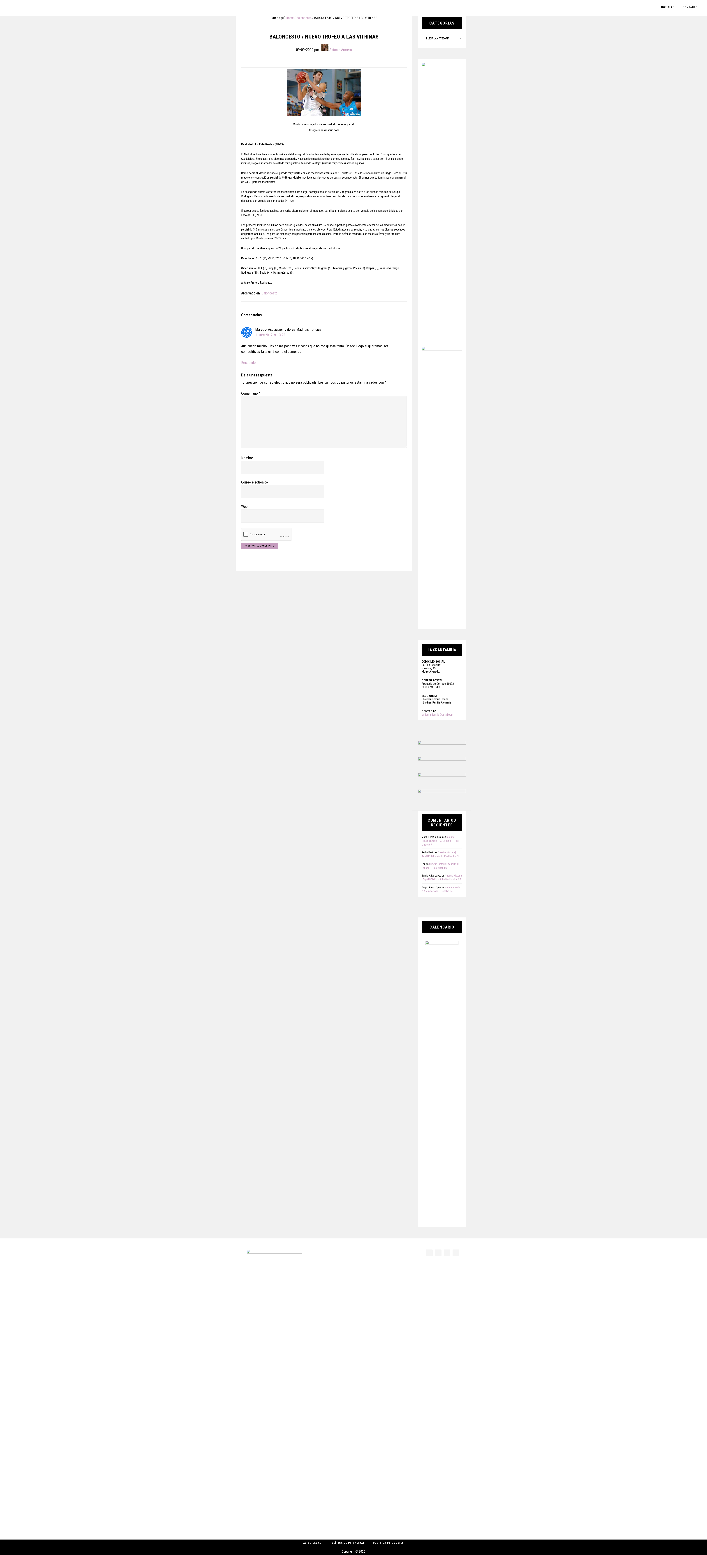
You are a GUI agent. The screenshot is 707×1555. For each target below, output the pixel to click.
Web (244, 506)
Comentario (250, 393)
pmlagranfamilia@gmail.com (437, 714)
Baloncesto (269, 293)
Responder (249, 362)
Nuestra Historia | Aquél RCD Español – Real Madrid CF (440, 840)
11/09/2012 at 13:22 (270, 335)
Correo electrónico (254, 482)
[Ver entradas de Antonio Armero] (324, 47)
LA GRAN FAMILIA (29, 8)
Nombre (247, 458)
